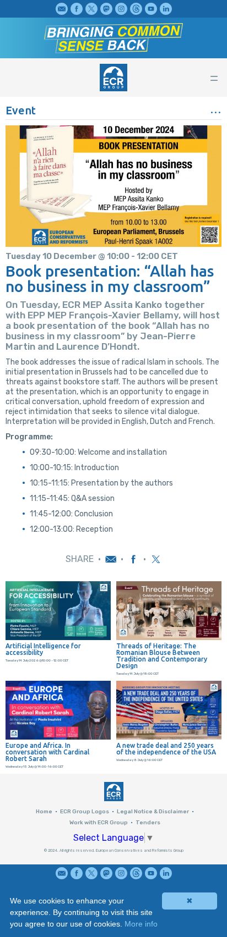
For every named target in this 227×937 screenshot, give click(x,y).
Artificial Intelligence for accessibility (43, 649)
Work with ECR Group (98, 822)
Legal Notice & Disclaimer (153, 811)
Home (44, 811)
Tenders (148, 822)
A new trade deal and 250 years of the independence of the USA (166, 749)
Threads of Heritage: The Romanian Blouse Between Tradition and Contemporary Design (161, 656)
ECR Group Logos (84, 811)
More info (141, 923)
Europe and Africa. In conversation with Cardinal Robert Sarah (47, 752)
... (215, 108)
